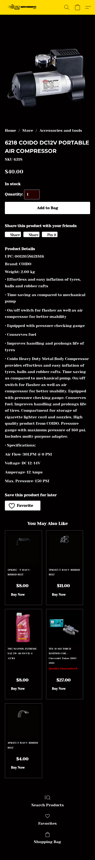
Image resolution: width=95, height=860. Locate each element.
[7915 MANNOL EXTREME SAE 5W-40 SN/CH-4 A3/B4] (23, 627)
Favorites (47, 823)
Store (27, 130)
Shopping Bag (47, 841)
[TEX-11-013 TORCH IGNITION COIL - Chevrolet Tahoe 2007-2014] (64, 627)
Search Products (47, 805)
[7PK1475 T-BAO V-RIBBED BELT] (64, 549)
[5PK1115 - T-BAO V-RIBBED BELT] (23, 549)
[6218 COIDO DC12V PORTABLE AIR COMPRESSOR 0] (47, 77)
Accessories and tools (60, 130)
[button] (23, 7)
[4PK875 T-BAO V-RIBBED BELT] (23, 722)
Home (10, 130)
